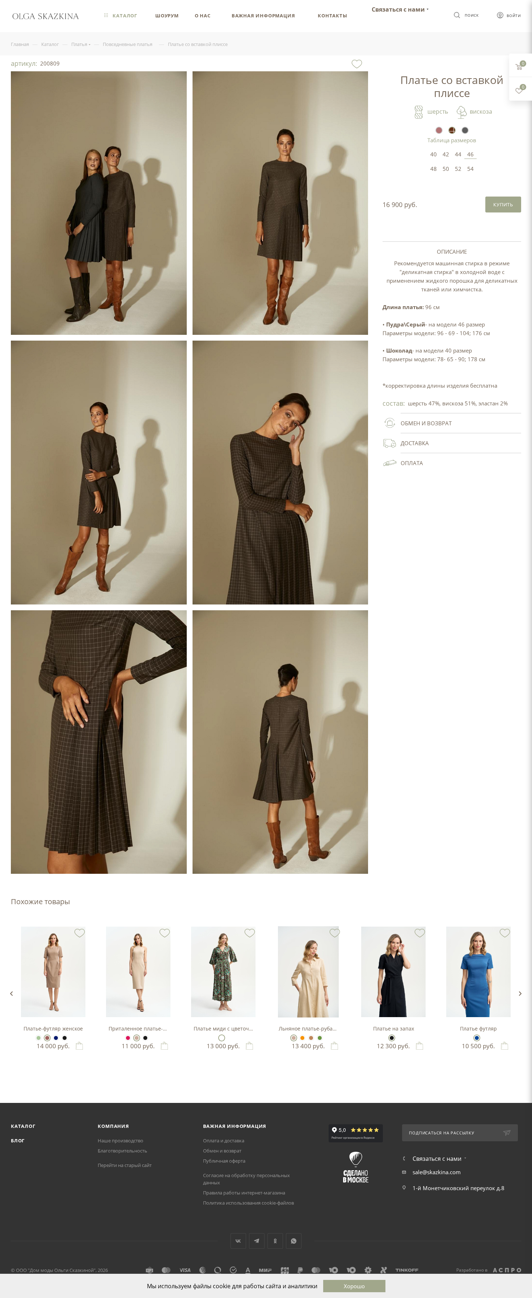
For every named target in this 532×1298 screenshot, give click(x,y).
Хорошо (354, 1286)
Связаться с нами (398, 9)
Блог (18, 1140)
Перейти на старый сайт (125, 1165)
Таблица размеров (451, 140)
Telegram (257, 1241)
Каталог (23, 1126)
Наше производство (120, 1140)
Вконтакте (238, 1241)
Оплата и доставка (223, 1140)
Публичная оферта (224, 1161)
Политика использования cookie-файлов (248, 1203)
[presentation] (11, 993)
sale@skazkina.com (437, 1172)
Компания (113, 1126)
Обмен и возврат (222, 1150)
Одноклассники (275, 1241)
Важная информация (235, 1126)
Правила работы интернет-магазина (244, 1192)
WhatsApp (293, 1241)
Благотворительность (122, 1150)
